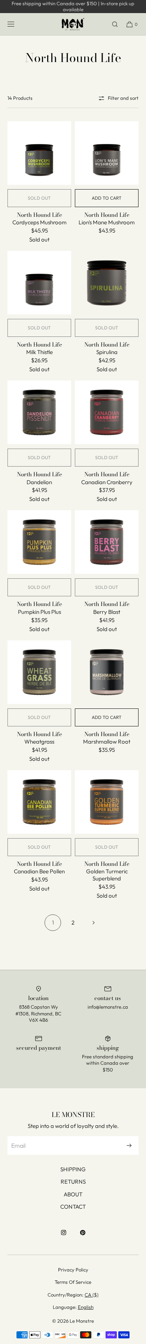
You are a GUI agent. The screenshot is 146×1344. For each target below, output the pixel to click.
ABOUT (73, 1194)
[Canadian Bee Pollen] (39, 802)
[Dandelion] (39, 412)
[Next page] (93, 922)
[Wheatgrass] (39, 672)
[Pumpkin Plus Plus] (39, 542)
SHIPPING (73, 1169)
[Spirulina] (107, 282)
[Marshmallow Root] (107, 672)
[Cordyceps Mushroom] (39, 153)
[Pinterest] (83, 1236)
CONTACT (73, 1206)
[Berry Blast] (107, 542)
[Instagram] (64, 1236)
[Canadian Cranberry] (107, 412)
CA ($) (91, 1295)
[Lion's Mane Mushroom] (107, 153)
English (86, 1307)
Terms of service (73, 1282)
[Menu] (16, 24)
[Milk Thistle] (39, 282)
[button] (112, 24)
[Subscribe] (129, 1145)
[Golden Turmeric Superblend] (107, 802)
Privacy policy (73, 1270)
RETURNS (73, 1181)
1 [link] (53, 922)
